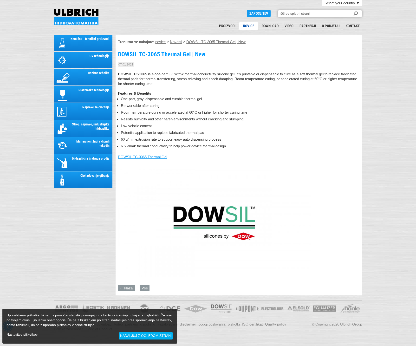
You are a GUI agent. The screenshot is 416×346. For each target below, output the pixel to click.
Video (289, 26)
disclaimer (188, 324)
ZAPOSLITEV (258, 13)
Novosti (176, 42)
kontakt (353, 26)
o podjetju (331, 26)
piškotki (234, 324)
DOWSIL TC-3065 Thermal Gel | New (76, 17)
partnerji (307, 26)
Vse (145, 288)
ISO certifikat (252, 324)
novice (248, 26)
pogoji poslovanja (211, 324)
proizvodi (227, 26)
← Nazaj (126, 288)
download (270, 26)
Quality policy (275, 324)
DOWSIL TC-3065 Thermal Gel (142, 157)
